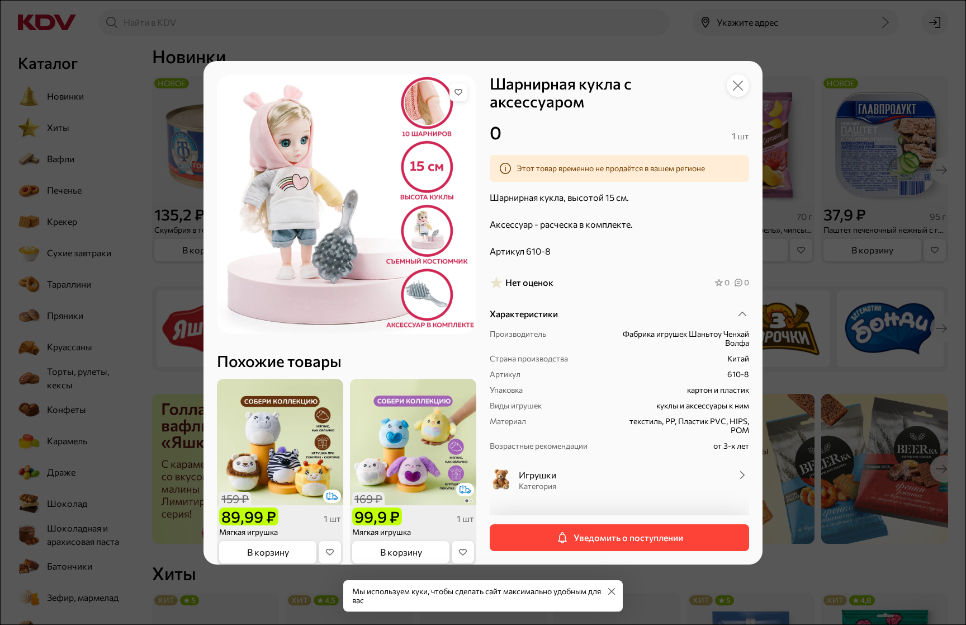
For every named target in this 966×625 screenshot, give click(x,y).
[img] (458, 92)
